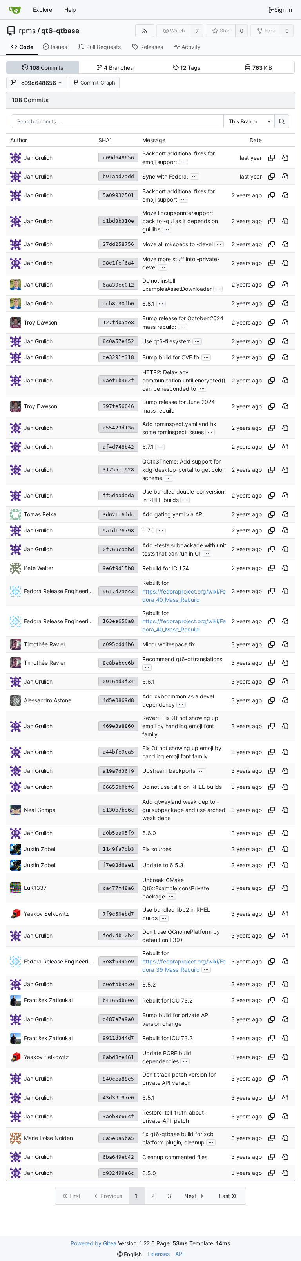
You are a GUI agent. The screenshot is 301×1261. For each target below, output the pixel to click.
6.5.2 (149, 984)
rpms (27, 31)
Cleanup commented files (174, 1157)
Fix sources (156, 849)
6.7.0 (148, 530)
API (179, 1253)
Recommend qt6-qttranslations (182, 659)
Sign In (283, 9)
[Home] (15, 10)
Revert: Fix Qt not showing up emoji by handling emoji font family (180, 726)
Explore (42, 9)
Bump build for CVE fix (171, 357)
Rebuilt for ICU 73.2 (167, 1000)
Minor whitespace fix (168, 644)
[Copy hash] (271, 158)
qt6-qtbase (60, 31)
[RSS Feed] (144, 30)
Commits (46, 67)
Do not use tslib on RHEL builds (182, 787)
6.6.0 (149, 833)
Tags (190, 67)
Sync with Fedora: (165, 176)
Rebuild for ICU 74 (165, 568)
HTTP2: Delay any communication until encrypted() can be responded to (183, 380)
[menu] (129, 1254)
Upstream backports (168, 771)
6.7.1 (148, 447)
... (183, 161)
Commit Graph (97, 82)
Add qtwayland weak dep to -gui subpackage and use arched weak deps (183, 809)
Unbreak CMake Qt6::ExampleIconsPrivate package (175, 888)
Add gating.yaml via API (173, 514)
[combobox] (248, 121)
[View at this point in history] (285, 158)
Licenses (158, 1253)
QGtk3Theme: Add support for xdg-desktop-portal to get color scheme (183, 469)
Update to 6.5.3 (162, 865)
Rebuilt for (155, 583)
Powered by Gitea (93, 1243)
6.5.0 (149, 1173)
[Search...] (281, 121)
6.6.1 (148, 681)
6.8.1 (148, 303)
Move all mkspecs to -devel (177, 244)
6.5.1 (148, 1097)
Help (70, 9)
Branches (118, 67)
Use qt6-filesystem (166, 341)
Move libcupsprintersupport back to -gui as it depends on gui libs (180, 221)
